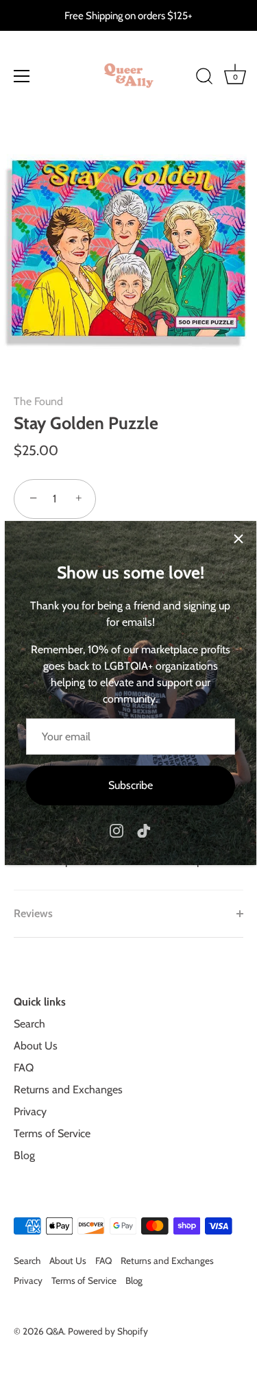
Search (29, 1023)
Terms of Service (52, 1133)
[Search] (204, 78)
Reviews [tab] (33, 913)
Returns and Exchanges (68, 1089)
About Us (36, 1045)
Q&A (55, 1331)
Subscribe (130, 785)
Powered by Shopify (108, 1331)
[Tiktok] (144, 829)
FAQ (24, 1067)
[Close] (238, 539)
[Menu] (22, 76)
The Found (38, 401)
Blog (24, 1155)
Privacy (30, 1111)
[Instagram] (116, 829)
